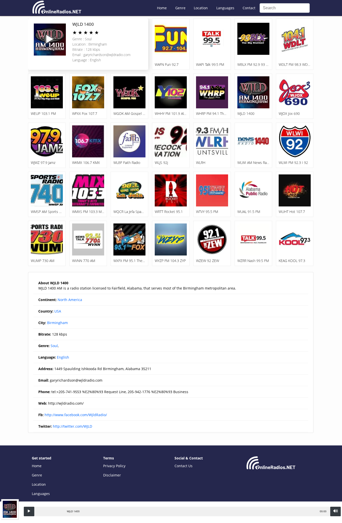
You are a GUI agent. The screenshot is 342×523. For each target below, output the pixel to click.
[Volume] (335, 511)
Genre (180, 8)
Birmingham (57, 322)
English (63, 357)
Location (201, 8)
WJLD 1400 (83, 24)
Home (162, 8)
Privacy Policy (114, 465)
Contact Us (184, 465)
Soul (54, 345)
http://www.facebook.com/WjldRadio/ (76, 414)
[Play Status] (29, 511)
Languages (225, 8)
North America (70, 299)
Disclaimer (112, 475)
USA (57, 311)
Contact (249, 8)
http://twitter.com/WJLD (72, 426)
